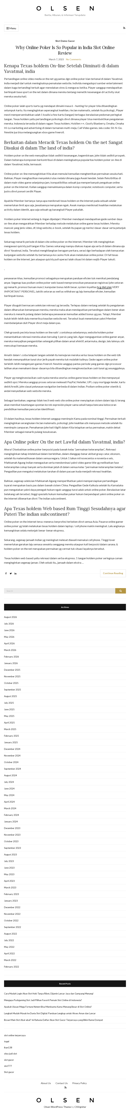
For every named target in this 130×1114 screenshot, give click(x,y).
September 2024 (12, 768)
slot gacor (9, 1060)
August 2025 (10, 696)
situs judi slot (10, 1053)
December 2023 (12, 828)
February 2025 (11, 735)
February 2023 (11, 894)
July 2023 (9, 861)
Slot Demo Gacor (65, 40)
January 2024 (11, 821)
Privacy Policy (79, 1083)
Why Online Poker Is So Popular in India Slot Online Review (65, 50)
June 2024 (9, 788)
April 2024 (9, 801)
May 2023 (9, 874)
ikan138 (8, 1047)
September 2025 (12, 689)
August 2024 (10, 775)
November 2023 (12, 834)
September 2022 (12, 927)
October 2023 (11, 841)
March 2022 (10, 960)
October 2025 (11, 683)
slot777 (8, 1066)
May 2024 (9, 795)
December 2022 (12, 907)
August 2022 (10, 933)
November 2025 (12, 676)
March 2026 (10, 650)
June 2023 (9, 867)
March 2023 (10, 887)
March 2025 (10, 729)
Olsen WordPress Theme (57, 1106)
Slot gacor (9, 1072)
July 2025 (9, 702)
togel (6, 1041)
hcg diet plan (104, 287)
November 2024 (12, 755)
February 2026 (11, 656)
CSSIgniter (80, 1106)
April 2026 (9, 643)
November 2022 (12, 914)
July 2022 (9, 940)
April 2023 (9, 881)
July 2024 (9, 782)
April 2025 (9, 722)
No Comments (73, 59)
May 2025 (9, 716)
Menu (12, 28)
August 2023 (10, 854)
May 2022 (9, 947)
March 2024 (10, 808)
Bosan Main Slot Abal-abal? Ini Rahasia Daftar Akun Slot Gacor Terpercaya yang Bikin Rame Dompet (53, 1020)
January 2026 (11, 663)
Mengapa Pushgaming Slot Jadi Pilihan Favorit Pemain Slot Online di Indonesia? (43, 1000)
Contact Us (62, 1083)
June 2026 (9, 630)
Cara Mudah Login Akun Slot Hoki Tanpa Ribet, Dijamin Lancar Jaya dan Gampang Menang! (49, 993)
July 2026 (9, 623)
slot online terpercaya (15, 1035)
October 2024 (11, 762)
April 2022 (9, 953)
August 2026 (10, 617)
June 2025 (9, 709)
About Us (46, 1083)
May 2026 (9, 636)
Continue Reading (113, 573)
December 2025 (12, 669)
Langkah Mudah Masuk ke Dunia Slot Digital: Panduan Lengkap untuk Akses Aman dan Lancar (50, 1013)
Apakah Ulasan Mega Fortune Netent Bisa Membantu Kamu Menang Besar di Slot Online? (48, 1006)
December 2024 (12, 749)
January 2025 (11, 742)
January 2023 (11, 900)
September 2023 (12, 848)
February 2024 (11, 815)
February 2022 (11, 966)
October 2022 (11, 920)
